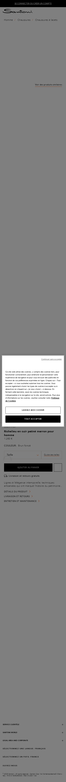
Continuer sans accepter (51, 359)
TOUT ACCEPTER (32, 419)
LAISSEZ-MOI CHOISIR (33, 410)
